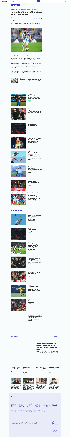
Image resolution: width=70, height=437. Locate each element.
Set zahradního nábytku (36, 411)
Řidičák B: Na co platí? (55, 404)
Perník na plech (37, 406)
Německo (29, 299)
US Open (29, 137)
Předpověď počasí (22, 410)
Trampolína (24, 411)
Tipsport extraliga (31, 313)
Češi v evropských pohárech (39, 410)
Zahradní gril (41, 411)
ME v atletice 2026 (29, 404)
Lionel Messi (23, 91)
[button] (26, 40)
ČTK (11, 17)
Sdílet (39, 18)
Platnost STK (53, 406)
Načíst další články (26, 329)
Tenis (29, 151)
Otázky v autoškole (54, 405)
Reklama (53, 423)
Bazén (16, 411)
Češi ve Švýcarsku (46, 404)
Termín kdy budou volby (14, 404)
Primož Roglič (21, 405)
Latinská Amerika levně (46, 405)
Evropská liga (30, 194)
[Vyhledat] (38, 1)
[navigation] (1, 1)
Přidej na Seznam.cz (55, 424)
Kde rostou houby (28, 410)
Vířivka (45, 411)
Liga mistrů (30, 108)
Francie (29, 242)
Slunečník (27, 411)
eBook (36, 18)
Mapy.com (18, 410)
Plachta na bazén (20, 411)
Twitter (53, 422)
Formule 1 (28, 405)
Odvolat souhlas (54, 430)
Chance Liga (30, 94)
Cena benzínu (33, 410)
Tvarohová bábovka (38, 404)
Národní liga (30, 165)
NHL (27, 406)
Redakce (53, 417)
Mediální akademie (54, 429)
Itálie (20, 78)
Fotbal (19, 91)
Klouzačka (30, 411)
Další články (56, 336)
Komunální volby (13, 406)
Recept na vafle (37, 405)
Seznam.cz (67, 1)
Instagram (53, 421)
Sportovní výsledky (31, 228)
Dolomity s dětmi (45, 406)
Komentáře (14, 336)
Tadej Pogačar (21, 404)
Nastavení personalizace (55, 431)
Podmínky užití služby (55, 425)
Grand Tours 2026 (21, 406)
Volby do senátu (13, 405)
